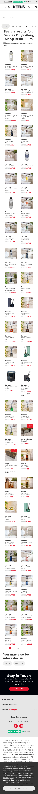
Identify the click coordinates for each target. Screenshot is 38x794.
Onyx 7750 (19, 663)
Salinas (25, 493)
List (35, 26)
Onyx (11, 465)
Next (17, 648)
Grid (29, 26)
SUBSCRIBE (19, 689)
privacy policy (8, 778)
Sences (11, 66)
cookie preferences (11, 782)
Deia (9, 493)
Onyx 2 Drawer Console (27, 440)
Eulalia (25, 465)
